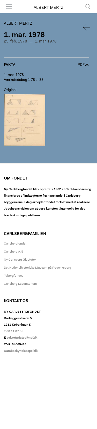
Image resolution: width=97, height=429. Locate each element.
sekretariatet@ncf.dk (22, 337)
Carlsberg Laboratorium (20, 283)
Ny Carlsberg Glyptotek (20, 259)
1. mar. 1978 (46, 42)
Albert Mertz (48, 8)
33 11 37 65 (14, 331)
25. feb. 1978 (15, 42)
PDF (81, 65)
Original (10, 90)
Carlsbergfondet (15, 243)
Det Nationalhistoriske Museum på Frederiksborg (37, 267)
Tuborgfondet (13, 275)
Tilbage (87, 27)
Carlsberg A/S (13, 251)
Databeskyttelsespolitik (21, 351)
